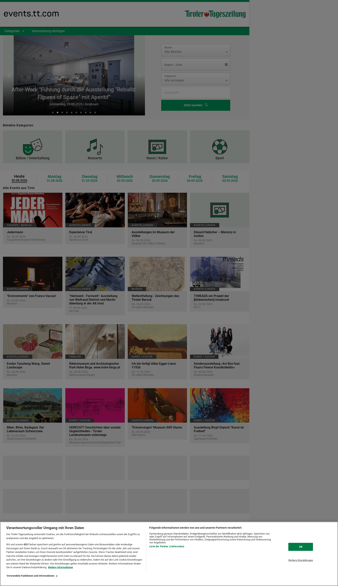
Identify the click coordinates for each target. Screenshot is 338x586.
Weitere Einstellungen (300, 560)
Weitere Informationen (60, 567)
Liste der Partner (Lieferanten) (166, 546)
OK (300, 546)
